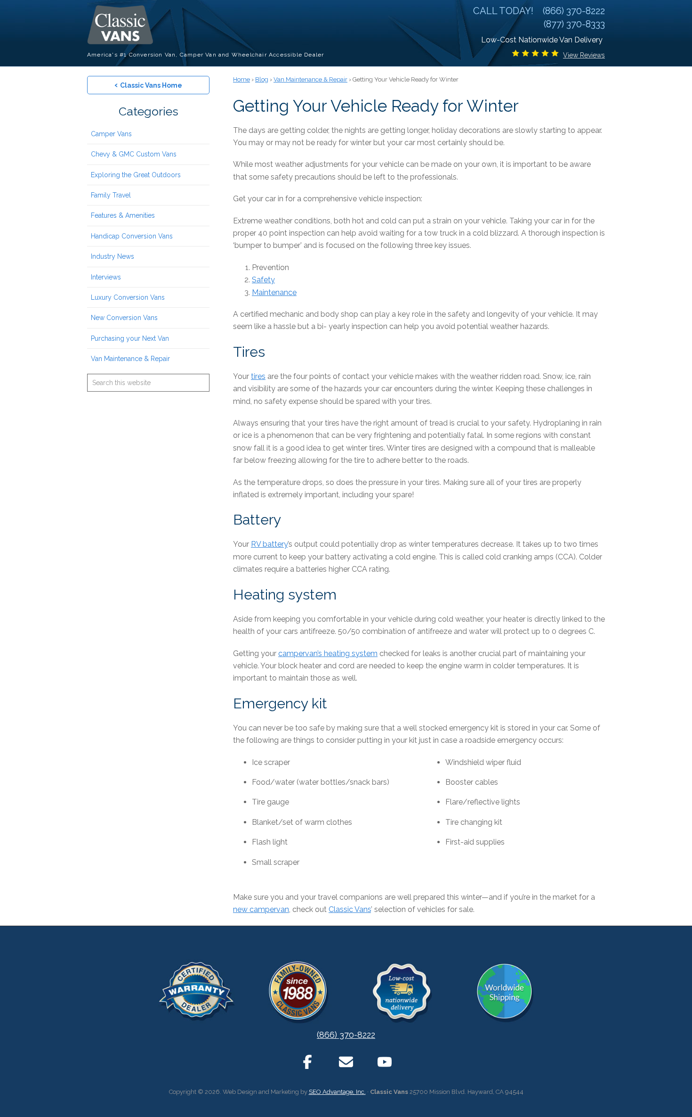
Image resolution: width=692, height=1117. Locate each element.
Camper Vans (111, 134)
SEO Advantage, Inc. (337, 1091)
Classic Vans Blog (122, 25)
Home (241, 79)
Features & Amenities (123, 215)
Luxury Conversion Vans (128, 297)
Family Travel (111, 195)
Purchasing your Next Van (130, 338)
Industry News (112, 256)
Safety (263, 279)
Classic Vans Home (148, 85)
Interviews (106, 277)
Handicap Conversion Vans (132, 236)
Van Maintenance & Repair (130, 358)
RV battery (269, 544)
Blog (261, 79)
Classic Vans (350, 909)
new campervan (261, 909)
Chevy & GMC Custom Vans (134, 154)
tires (258, 376)
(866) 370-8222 (346, 1035)
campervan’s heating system (328, 653)
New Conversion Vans (124, 317)
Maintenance (274, 292)
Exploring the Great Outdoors (136, 175)
